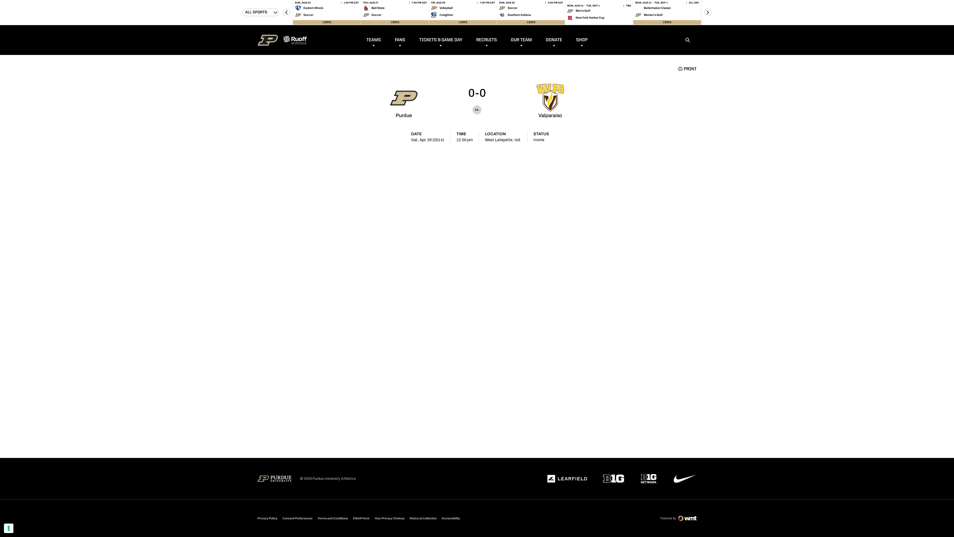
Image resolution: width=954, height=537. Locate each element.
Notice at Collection (423, 518)
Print (690, 69)
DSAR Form (361, 518)
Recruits (486, 40)
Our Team (521, 40)
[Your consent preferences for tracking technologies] (8, 528)
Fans (400, 40)
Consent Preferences (297, 518)
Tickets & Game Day (440, 40)
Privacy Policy (267, 518)
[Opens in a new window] (567, 479)
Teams (373, 40)
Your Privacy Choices (390, 518)
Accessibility (451, 518)
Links (327, 22)
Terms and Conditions (333, 518)
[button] (286, 12)
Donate (554, 40)
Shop (582, 40)
